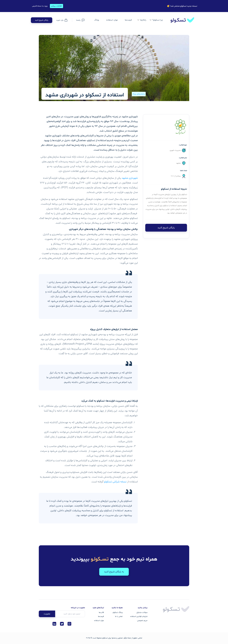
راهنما (78, 20)
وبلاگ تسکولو (118, 612)
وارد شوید (59, 20)
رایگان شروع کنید (41, 20)
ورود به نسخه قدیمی (39, 6)
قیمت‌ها (128, 20)
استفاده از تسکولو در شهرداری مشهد (84, 95)
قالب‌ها (101, 612)
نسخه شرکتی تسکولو (115, 482)
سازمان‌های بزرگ (138, 94)
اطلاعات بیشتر (56, 6)
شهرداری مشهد (129, 178)
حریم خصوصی (142, 620)
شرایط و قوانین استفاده (139, 616)
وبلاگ (96, 20)
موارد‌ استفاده (112, 20)
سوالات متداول (142, 612)
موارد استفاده (99, 620)
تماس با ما (119, 616)
